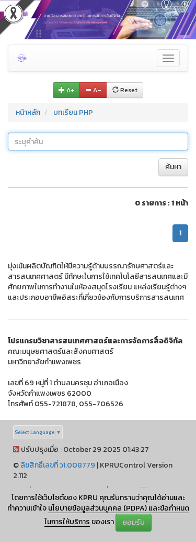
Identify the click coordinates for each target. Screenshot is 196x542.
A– (96, 90)
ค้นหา (173, 166)
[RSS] (16, 449)
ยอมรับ (133, 522)
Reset (128, 90)
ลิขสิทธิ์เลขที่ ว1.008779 (57, 465)
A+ (69, 90)
